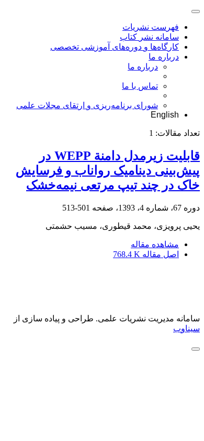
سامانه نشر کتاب (149, 36)
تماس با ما (140, 86)
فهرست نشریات (150, 26)
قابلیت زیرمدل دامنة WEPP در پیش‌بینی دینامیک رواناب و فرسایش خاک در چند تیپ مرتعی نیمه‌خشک (108, 170)
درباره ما (164, 56)
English (165, 114)
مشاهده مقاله (155, 244)
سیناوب (186, 328)
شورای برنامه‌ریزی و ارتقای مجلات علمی (87, 105)
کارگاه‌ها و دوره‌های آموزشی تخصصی (114, 46)
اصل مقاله (146, 254)
